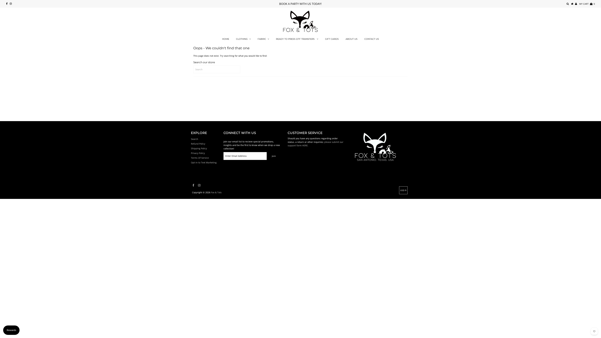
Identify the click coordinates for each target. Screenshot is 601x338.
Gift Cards (332, 39)
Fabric (262, 39)
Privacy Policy (198, 153)
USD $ (403, 190)
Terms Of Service (200, 157)
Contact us (371, 39)
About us (351, 39)
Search (194, 139)
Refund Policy (198, 143)
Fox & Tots (216, 192)
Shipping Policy (199, 148)
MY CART (587, 3)
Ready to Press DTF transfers (295, 39)
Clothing (242, 39)
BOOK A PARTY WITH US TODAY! (300, 4)
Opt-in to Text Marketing (204, 162)
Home (225, 39)
